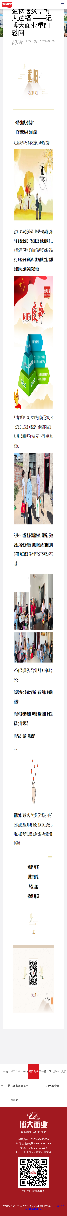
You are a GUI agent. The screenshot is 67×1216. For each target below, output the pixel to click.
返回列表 (34, 1071)
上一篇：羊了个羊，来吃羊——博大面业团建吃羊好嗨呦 (14, 1085)
